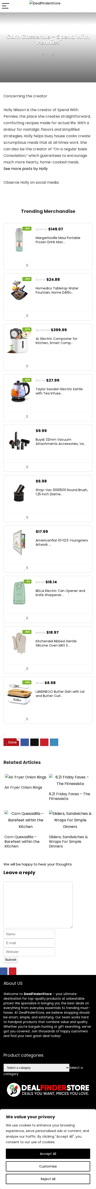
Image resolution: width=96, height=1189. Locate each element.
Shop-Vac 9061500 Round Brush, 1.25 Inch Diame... (62, 492)
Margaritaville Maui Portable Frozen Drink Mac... (58, 240)
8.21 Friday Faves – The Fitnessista (69, 796)
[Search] (88, 6)
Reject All (48, 1179)
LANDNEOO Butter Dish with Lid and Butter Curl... (60, 693)
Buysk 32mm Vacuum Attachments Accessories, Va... (61, 441)
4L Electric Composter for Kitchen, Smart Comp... (56, 340)
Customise (48, 1166)
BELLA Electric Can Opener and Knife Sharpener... (60, 592)
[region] (48, 1149)
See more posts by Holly (25, 168)
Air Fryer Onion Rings (23, 787)
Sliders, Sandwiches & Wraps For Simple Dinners (68, 841)
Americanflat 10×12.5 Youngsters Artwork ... (62, 542)
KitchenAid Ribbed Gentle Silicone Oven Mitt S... (56, 643)
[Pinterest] (12, 971)
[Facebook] (3, 971)
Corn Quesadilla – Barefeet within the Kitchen (22, 841)
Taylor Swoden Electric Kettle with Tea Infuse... (59, 391)
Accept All (48, 1153)
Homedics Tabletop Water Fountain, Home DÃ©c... (57, 290)
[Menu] (5, 6)
